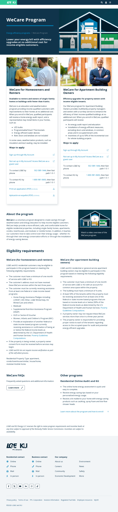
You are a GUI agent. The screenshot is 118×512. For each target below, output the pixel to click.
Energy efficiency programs (18, 33)
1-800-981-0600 (39, 179)
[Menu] (110, 2)
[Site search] (102, 2)
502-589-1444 (40, 170)
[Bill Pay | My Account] (106, 2)
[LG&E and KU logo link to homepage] (11, 2)
